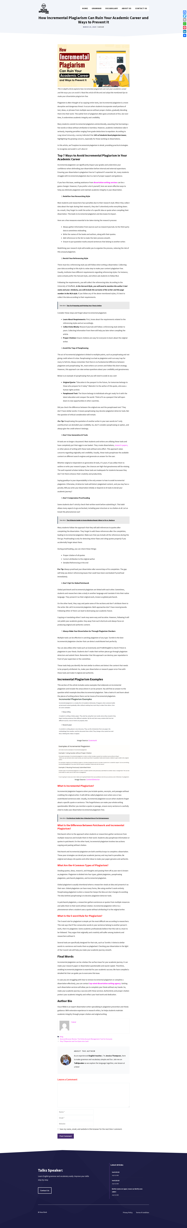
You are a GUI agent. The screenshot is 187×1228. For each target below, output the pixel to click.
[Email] (185, 20)
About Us (126, 8)
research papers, (121, 445)
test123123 (116, 1172)
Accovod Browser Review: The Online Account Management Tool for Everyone (86, 1039)
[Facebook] (185, 12)
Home (85, 8)
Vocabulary (111, 8)
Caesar (101, 27)
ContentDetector (93, 779)
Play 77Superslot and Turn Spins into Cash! (74, 1041)
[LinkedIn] (185, 32)
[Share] (185, 35)
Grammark (92, 740)
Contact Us (141, 8)
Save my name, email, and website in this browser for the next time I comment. (91, 1129)
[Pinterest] (185, 28)
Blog (61, 1037)
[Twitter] (185, 16)
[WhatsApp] (185, 24)
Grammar (96, 8)
